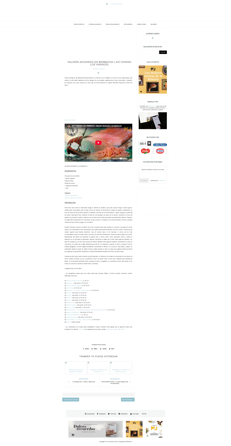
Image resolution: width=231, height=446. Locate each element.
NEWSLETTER (152, 106)
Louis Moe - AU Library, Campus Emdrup (78, 290)
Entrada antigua (127, 399)
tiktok (144, 414)
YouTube (81, 329)
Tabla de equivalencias (71, 195)
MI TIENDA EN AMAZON (95, 24)
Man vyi (69, 322)
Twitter (122, 329)
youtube (135, 414)
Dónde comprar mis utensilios (73, 198)
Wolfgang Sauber (72, 317)
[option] (76, 368)
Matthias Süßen (71, 305)
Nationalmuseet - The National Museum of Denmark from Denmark (87, 310)
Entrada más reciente (71, 399)
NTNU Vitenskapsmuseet (74, 315)
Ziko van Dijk (70, 307)
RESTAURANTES (128, 24)
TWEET (95, 349)
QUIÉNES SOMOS (141, 24)
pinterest (124, 414)
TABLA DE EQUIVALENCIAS (112, 24)
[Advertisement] (98, 42)
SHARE (87, 349)
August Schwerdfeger (73, 312)
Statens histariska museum (74, 280)
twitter (113, 414)
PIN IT (112, 349)
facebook (102, 414)
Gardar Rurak (70, 302)
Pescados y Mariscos (99, 69)
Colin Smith (70, 288)
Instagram (116, 329)
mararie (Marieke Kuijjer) (74, 285)
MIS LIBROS (154, 24)
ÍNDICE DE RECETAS (79, 24)
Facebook (109, 329)
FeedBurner (161, 180)
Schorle (69, 293)
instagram (90, 414)
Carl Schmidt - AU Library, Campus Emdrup (79, 319)
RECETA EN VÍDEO (70, 120)
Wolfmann (70, 283)
